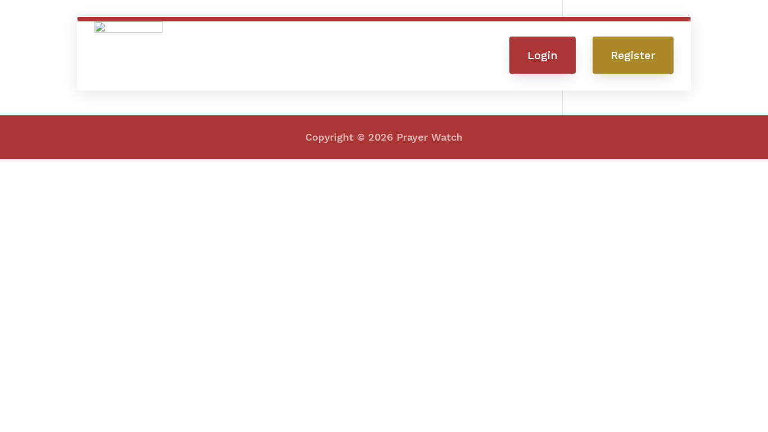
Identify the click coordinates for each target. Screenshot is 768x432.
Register (633, 55)
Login (542, 55)
